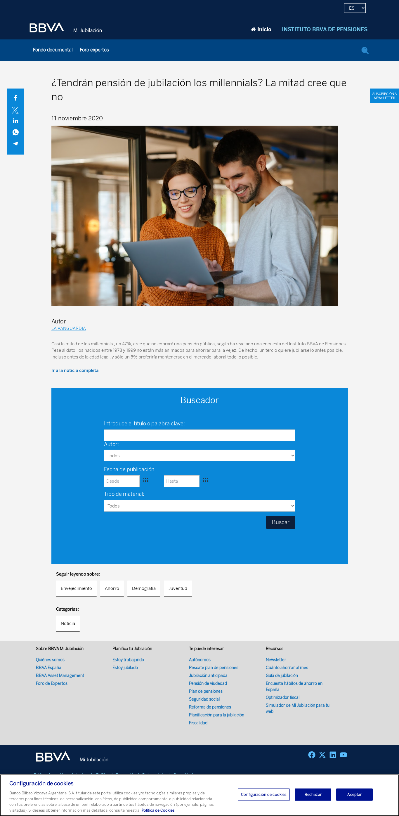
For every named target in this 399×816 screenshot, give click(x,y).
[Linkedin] (332, 754)
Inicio (264, 29)
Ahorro (112, 588)
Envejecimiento (76, 588)
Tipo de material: (124, 494)
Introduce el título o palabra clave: (144, 423)
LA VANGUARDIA (68, 328)
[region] (199, 795)
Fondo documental (53, 50)
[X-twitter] (322, 754)
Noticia (68, 623)
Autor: (111, 444)
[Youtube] (343, 754)
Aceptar (354, 794)
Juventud (178, 588)
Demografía (144, 588)
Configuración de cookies (264, 794)
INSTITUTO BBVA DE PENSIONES (324, 29)
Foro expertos (94, 50)
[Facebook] (311, 754)
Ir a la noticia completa (74, 370)
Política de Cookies (158, 810)
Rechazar (313, 794)
